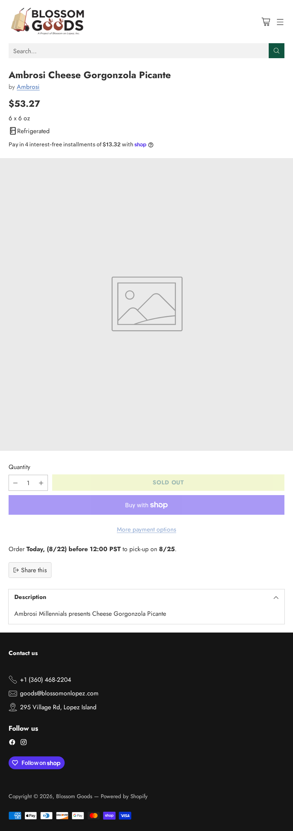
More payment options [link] (146, 529)
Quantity (19, 467)
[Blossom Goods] (48, 21)
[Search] (276, 50)
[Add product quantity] (41, 482)
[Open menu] (280, 21)
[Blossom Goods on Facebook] (12, 743)
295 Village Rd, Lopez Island (58, 707)
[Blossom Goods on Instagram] (23, 743)
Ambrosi (28, 86)
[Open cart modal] (265, 21)
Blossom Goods (74, 796)
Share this (34, 570)
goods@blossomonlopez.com (59, 693)
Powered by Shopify (124, 796)
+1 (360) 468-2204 (45, 679)
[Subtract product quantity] (15, 482)
